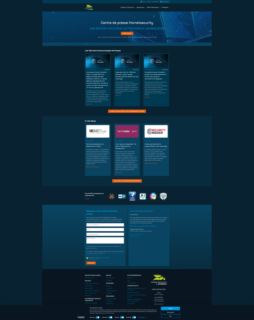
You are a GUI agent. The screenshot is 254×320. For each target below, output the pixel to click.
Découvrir (87, 198)
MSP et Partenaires (153, 7)
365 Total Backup (110, 277)
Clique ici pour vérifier (104, 257)
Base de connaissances (133, 292)
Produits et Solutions (127, 7)
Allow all (170, 308)
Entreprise (165, 7)
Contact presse (127, 33)
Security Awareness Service (92, 283)
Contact (149, 1)
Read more (88, 104)
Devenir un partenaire (111, 290)
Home (86, 44)
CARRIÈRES (109, 293)
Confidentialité (130, 303)
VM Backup (109, 280)
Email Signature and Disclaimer (92, 290)
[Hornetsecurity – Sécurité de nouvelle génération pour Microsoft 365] (89, 7)
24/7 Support (155, 1)
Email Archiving (88, 285)
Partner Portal (165, 1)
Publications (109, 301)
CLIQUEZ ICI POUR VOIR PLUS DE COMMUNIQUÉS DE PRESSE (127, 111)
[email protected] (158, 299)
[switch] (110, 317)
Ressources (140, 7)
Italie (128, 280)
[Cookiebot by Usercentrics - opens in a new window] (81, 317)
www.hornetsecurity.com (136, 234)
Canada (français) (131, 282)
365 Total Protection (90, 277)
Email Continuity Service (91, 293)
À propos (108, 285)
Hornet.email (88, 295)
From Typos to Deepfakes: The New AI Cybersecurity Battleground (125, 146)
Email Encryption (89, 288)
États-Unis (130, 277)
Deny (170, 316)
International (109, 288)
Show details (141, 317)
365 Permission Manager (91, 303)
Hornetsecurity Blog (111, 298)
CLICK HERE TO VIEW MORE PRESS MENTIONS (127, 181)
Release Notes (109, 303)
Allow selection (170, 312)
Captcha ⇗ (94, 259)
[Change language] (143, 2)
